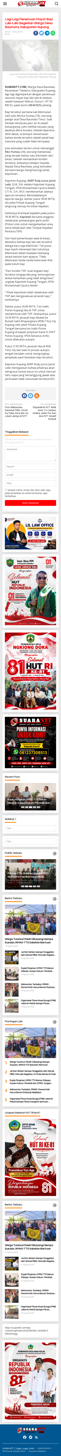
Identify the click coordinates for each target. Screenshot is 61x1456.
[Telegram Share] (47, 33)
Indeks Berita (44, 1448)
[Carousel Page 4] (34, 807)
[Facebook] (24, 395)
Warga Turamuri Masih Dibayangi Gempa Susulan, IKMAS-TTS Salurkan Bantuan (29, 941)
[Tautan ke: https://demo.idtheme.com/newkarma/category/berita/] (55, 1205)
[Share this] (35, 33)
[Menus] (5, 3)
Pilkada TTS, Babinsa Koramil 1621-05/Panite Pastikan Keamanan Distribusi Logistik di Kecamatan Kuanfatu (28, 875)
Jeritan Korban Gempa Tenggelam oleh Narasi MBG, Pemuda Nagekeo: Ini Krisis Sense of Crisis (38, 953)
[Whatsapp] (52, 33)
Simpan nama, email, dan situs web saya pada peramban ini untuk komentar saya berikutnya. (27, 492)
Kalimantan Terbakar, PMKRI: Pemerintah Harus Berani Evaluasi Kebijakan (38, 986)
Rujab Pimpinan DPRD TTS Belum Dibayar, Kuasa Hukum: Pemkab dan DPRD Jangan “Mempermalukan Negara (28, 801)
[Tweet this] (41, 33)
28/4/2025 (35, 105)
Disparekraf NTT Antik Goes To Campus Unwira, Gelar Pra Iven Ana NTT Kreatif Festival (44, 411)
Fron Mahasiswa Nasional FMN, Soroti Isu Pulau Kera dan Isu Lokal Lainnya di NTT (16, 410)
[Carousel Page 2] (26, 807)
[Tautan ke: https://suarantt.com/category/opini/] (55, 1022)
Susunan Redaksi (37, 1451)
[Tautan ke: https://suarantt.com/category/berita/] (55, 854)
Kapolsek (25, 217)
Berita (7, 34)
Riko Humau (12, 152)
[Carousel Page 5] (38, 807)
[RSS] (36, 395)
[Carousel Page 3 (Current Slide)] (30, 807)
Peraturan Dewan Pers (13, 1451)
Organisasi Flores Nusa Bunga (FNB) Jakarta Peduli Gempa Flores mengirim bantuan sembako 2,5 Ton (38, 1002)
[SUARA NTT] (31, 3)
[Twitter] (30, 395)
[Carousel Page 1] (22, 807)
